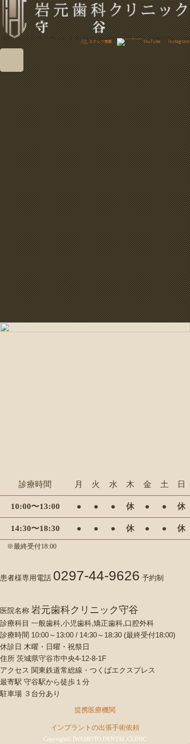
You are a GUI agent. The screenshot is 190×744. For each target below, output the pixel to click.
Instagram (179, 41)
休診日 (11, 646)
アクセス (14, 670)
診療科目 (14, 623)
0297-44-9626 (96, 575)
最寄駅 (11, 682)
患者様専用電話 (25, 578)
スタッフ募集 (100, 41)
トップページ (17, 85)
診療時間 (14, 635)
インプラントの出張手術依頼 (95, 727)
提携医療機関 (95, 710)
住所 (7, 658)
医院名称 (14, 610)
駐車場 (11, 693)
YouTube (151, 41)
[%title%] (35, 242)
